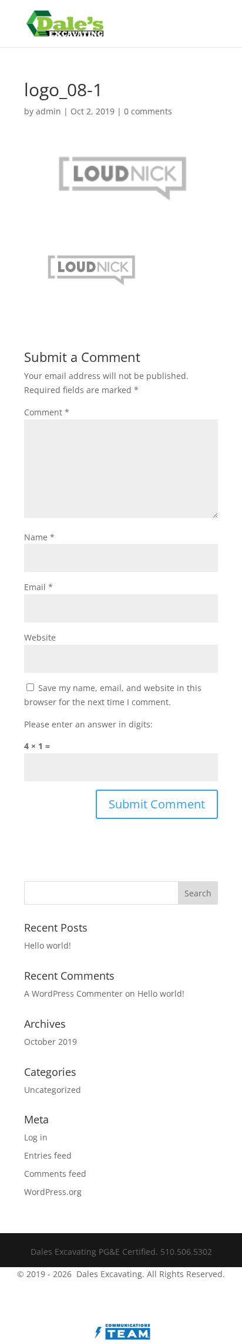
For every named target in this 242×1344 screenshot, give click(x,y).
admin (48, 111)
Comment (46, 412)
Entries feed (48, 1155)
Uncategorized (52, 1089)
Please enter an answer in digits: (88, 724)
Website (40, 637)
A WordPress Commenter (73, 993)
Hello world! (47, 945)
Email (38, 587)
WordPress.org (53, 1191)
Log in (36, 1137)
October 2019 (50, 1041)
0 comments (148, 111)
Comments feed (55, 1173)
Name (39, 537)
